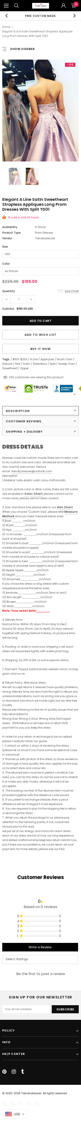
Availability (9, 227)
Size (5, 246)
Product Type (11, 233)
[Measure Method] (14, 516)
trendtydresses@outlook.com (31, 471)
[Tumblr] (22, 1071)
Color (6, 264)
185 (11, 377)
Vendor (7, 238)
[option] (40, 15)
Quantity (8, 291)
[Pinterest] (4, 1071)
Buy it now (40, 349)
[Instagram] (14, 1071)
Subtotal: (8, 309)
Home (6, 27)
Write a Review (40, 947)
